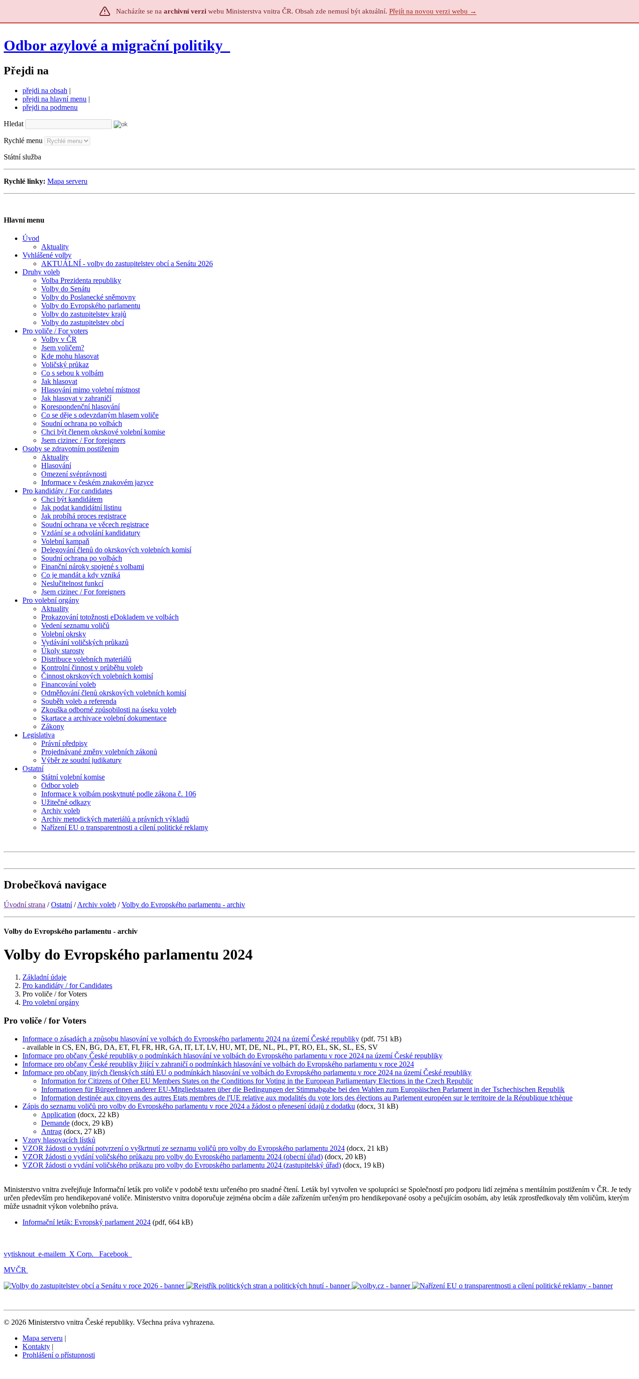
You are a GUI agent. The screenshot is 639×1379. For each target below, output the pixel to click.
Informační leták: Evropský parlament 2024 (86, 1222)
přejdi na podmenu (50, 107)
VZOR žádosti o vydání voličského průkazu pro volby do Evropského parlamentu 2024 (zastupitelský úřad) (181, 1165)
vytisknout (19, 1254)
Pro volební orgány (50, 1002)
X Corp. (82, 1254)
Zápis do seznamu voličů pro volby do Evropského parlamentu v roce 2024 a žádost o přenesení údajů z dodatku (188, 1106)
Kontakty (36, 1346)
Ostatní (61, 905)
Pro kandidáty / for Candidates (67, 985)
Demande (55, 1123)
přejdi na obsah (44, 90)
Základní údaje (44, 977)
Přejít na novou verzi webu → (433, 11)
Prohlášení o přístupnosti (58, 1355)
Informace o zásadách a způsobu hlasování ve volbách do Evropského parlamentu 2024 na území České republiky (190, 1039)
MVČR (15, 1270)
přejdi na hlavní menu (54, 99)
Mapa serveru (67, 181)
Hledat (13, 124)
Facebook (114, 1254)
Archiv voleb (96, 905)
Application (58, 1115)
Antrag (51, 1131)
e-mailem (51, 1254)
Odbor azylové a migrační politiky (115, 45)
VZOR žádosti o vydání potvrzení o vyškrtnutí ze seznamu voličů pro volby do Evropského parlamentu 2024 (183, 1148)
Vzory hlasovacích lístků (58, 1140)
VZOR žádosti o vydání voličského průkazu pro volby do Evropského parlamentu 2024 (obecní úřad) (172, 1157)
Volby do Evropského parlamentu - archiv (183, 905)
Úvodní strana (24, 905)
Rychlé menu (23, 140)
